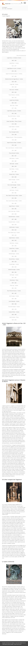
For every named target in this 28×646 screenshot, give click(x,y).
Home (5, 8)
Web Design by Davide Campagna (8, 644)
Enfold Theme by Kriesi (17, 644)
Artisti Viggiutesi (4, 7)
